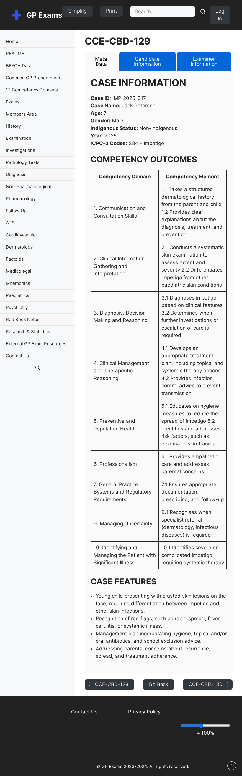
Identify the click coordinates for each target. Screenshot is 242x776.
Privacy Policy (144, 712)
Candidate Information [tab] (147, 61)
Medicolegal (18, 271)
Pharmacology (21, 198)
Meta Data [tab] (101, 61)
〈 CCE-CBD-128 (107, 684)
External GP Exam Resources (36, 343)
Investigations (20, 150)
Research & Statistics (28, 331)
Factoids (15, 259)
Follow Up (16, 210)
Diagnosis (16, 174)
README (15, 53)
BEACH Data (18, 65)
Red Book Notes (23, 319)
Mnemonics (18, 283)
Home (12, 41)
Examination (18, 138)
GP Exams (44, 15)
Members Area (21, 114)
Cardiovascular (21, 235)
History (13, 126)
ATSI (11, 223)
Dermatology (19, 247)
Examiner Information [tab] (204, 61)
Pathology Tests (23, 162)
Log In (219, 15)
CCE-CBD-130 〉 (210, 684)
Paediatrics (17, 295)
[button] (68, 114)
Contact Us (17, 356)
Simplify (77, 11)
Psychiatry (17, 307)
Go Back (158, 684)
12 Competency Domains (32, 90)
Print (111, 11)
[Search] (203, 11)
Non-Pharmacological (28, 186)
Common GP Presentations (34, 77)
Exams (12, 102)
